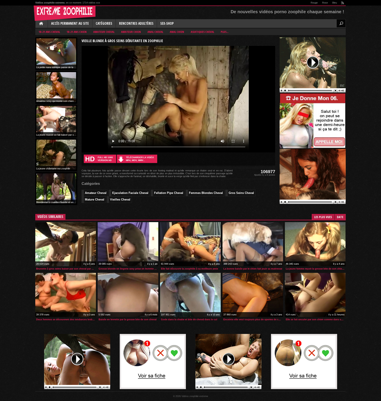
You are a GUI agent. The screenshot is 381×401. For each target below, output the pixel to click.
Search (341, 23)
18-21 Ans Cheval (49, 32)
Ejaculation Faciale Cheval (130, 193)
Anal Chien (177, 32)
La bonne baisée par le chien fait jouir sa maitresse (252, 268)
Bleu (334, 2)
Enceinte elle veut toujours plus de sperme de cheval (253, 319)
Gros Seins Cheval (241, 193)
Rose (325, 2)
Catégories (104, 23)
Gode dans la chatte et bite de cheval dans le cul (189, 319)
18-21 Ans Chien (77, 32)
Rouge (314, 2)
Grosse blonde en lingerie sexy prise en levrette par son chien (128, 268)
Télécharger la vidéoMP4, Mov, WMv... (140, 158)
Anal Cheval (155, 32)
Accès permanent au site (70, 23)
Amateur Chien (131, 32)
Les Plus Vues (323, 217)
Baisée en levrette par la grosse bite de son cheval (128, 319)
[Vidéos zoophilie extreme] (64, 13)
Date (340, 217)
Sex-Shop (167, 23)
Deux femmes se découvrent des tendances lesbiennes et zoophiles (66, 319)
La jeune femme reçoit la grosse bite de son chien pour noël (316, 268)
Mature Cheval (94, 199)
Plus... (224, 32)
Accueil (41, 23)
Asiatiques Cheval (202, 32)
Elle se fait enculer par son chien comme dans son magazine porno (316, 319)
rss (342, 3)
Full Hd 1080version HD (99, 159)
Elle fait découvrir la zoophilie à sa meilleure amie (189, 268)
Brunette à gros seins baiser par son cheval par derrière (66, 268)
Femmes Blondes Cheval (206, 193)
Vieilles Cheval (120, 199)
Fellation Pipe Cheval (168, 193)
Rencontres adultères (136, 23)
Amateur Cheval (103, 32)
